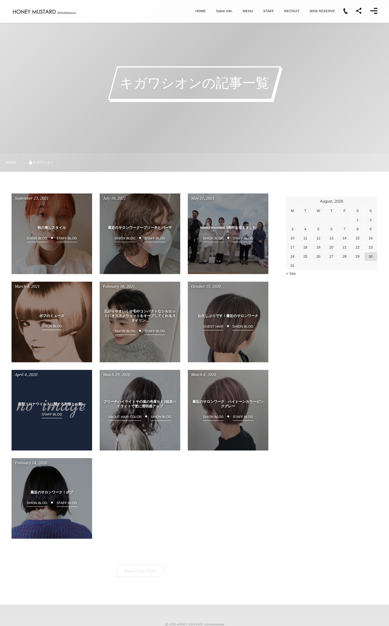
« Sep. (291, 273)
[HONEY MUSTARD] (44, 12)
